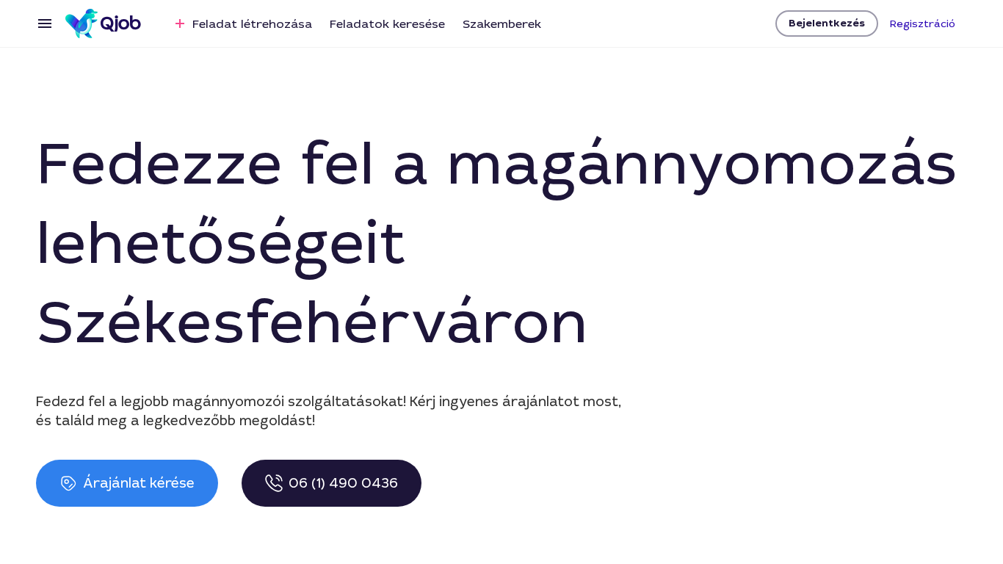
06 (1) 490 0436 (343, 483)
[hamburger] (44, 23)
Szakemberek (502, 24)
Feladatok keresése (387, 24)
